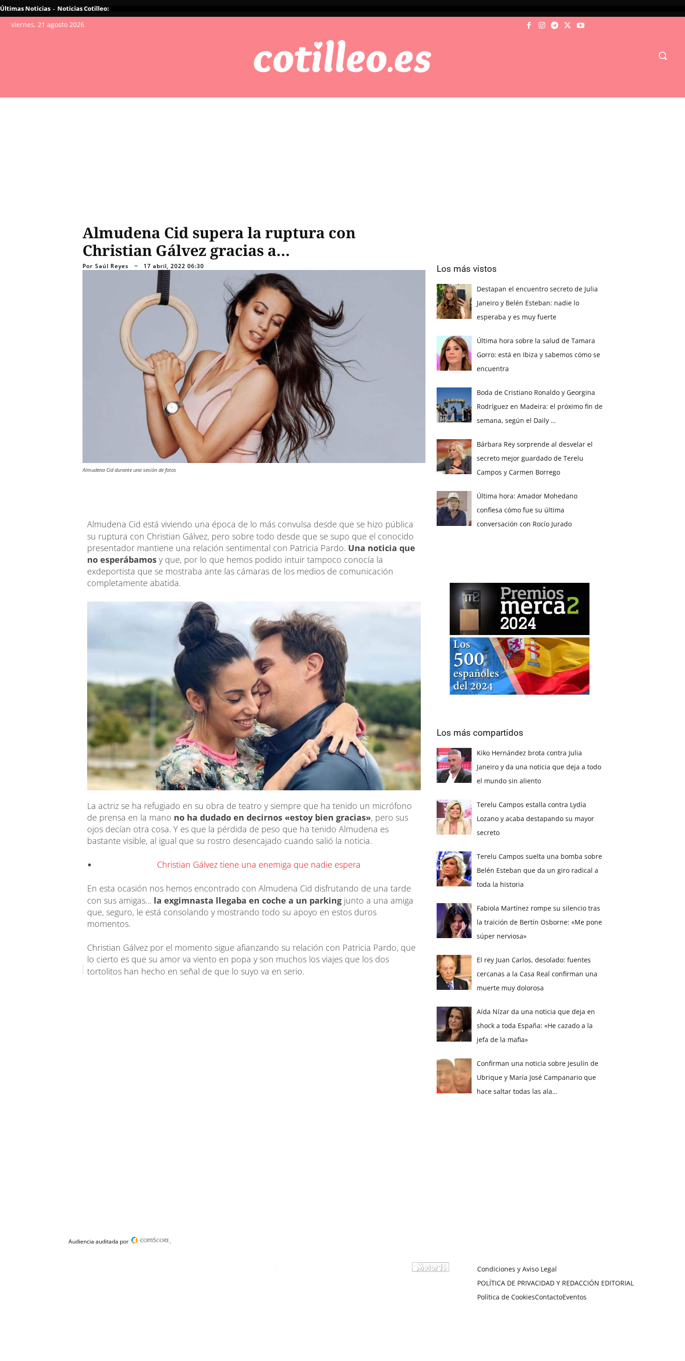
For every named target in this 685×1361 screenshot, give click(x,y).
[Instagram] (542, 25)
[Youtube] (580, 25)
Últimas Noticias (25, 8)
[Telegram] (555, 25)
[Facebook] (529, 25)
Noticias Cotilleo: (83, 8)
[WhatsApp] (224, 992)
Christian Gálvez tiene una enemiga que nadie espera (259, 864)
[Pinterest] (202, 992)
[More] (267, 992)
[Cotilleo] (342, 56)
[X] (567, 25)
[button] (662, 55)
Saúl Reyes (112, 266)
